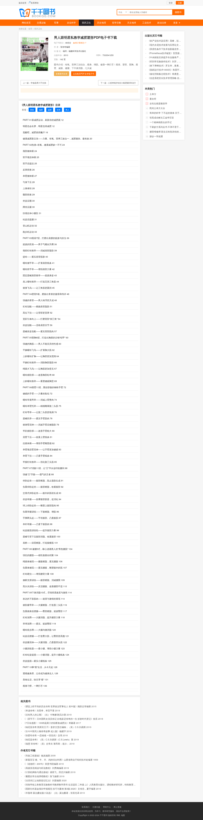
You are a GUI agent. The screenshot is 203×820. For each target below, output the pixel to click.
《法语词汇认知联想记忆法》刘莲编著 (42, 780)
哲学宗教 (116, 22)
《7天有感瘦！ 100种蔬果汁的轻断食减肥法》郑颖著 (49, 723)
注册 (180, 2)
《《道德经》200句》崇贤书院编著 (40, 763)
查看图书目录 (61, 73)
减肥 (50, 109)
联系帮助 (35, 2)
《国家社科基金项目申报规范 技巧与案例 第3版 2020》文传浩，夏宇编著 (59, 788)
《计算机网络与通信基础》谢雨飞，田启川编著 (46, 772)
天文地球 (131, 22)
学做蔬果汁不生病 (38, 82)
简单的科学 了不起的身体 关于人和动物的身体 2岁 (174, 112)
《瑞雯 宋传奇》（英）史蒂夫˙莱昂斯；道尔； (46, 743)
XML (118, 815)
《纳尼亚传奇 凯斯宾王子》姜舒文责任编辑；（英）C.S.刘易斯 (54, 727)
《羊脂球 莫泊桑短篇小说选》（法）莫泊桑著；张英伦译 (51, 792)
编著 (41, 109)
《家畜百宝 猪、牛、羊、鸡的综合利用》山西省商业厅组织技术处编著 (58, 759)
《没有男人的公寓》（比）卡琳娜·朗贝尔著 (44, 714)
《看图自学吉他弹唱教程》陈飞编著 (41, 776)
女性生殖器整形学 (158, 103)
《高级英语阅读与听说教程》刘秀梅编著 (43, 768)
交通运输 (41, 22)
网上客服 (117, 806)
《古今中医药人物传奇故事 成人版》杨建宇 (44, 731)
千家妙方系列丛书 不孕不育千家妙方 (167, 127)
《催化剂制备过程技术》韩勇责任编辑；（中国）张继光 (175, 73)
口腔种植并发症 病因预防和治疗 (122, 82)
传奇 (58, 109)
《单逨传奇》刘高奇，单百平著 (38, 710)
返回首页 (22, 2)
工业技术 (146, 22)
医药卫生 (86, 22)
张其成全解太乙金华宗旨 (162, 117)
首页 (30, 28)
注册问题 (96, 806)
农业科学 (71, 22)
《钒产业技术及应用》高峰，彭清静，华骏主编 (171, 40)
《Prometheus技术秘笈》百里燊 (164, 53)
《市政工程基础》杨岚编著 (36, 755)
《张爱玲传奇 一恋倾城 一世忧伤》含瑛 (42, 735)
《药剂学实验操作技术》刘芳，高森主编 (168, 61)
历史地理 (101, 22)
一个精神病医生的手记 (161, 122)
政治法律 (161, 22)
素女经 (153, 98)
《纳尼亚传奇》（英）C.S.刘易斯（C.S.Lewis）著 (48, 739)
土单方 (153, 94)
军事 (56, 22)
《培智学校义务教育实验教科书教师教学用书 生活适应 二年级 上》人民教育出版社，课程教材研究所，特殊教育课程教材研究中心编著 (89, 784)
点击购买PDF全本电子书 (83, 73)
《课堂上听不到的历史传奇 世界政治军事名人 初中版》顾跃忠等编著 (57, 706)
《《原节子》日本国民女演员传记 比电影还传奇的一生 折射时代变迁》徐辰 (60, 718)
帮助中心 (107, 806)
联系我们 (85, 806)
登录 (171, 2)
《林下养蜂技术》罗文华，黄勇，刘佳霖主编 (170, 65)
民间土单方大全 (157, 108)
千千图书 (39, 13)
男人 (67, 109)
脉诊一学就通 (156, 136)
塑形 (32, 109)
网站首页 (26, 22)
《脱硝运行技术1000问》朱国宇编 (164, 69)
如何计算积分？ (80, 42)
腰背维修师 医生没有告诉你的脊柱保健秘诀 (171, 131)
